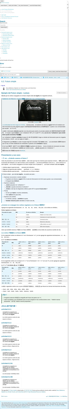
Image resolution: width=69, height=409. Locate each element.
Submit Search (4, 27)
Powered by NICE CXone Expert (20, 402)
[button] (5, 51)
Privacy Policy (48, 405)
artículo (23, 150)
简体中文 (16, 77)
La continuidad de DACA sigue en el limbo (13, 125)
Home (7, 77)
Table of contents (62, 92)
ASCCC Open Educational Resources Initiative (16, 89)
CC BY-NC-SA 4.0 (28, 390)
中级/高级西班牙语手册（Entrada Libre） (31, 77)
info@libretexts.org (25, 407)
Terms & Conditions (56, 405)
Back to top (3, 396)
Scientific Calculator (7, 41)
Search (3, 75)
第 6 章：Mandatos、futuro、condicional (53, 77)
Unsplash (36, 122)
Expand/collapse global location (67, 77)
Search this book (3, 22)
